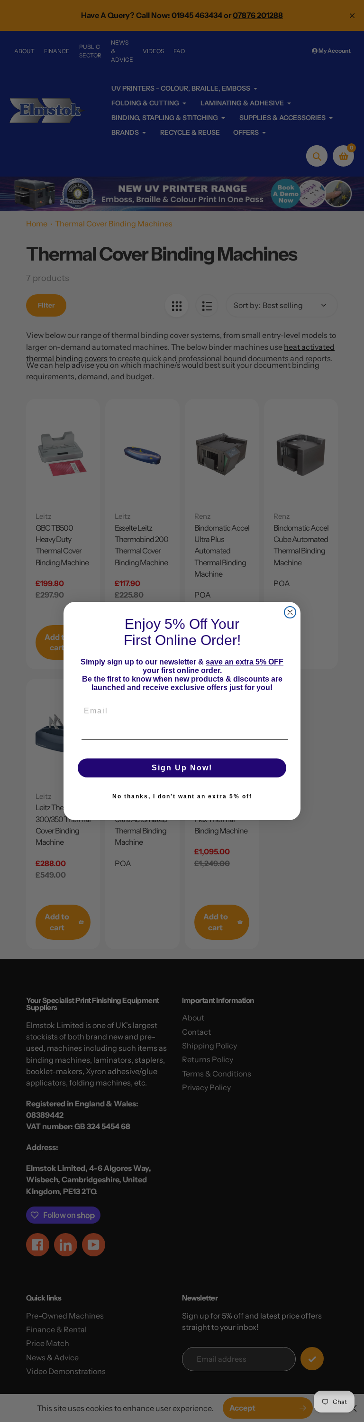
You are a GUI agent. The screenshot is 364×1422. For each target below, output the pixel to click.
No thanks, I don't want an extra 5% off (182, 796)
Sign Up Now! (182, 768)
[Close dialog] (290, 612)
